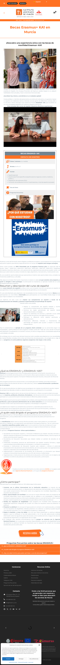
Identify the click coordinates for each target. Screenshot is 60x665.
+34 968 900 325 (10, 599)
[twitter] (7, 609)
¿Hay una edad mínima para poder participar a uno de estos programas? (25, 553)
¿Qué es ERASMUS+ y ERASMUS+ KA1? (14, 546)
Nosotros (6, 570)
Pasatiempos (35, 575)
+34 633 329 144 (10, 606)
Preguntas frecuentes (10, 583)
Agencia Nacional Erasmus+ (24, 471)
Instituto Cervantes (36, 570)
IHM (17, 20)
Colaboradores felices (10, 575)
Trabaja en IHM (8, 580)
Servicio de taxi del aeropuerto (12, 585)
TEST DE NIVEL (12, 3)
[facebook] (4, 609)
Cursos (20, 20)
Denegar (21, 658)
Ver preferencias (33, 658)
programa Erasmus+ (48, 471)
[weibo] (19, 609)
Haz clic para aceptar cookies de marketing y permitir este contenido (30, 126)
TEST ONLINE (37, 5)
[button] (39, 645)
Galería (6, 578)
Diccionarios (34, 578)
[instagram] (10, 609)
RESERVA (23, 3)
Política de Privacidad (23, 662)
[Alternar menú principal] (4, 13)
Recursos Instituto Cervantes (39, 573)
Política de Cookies (13, 662)
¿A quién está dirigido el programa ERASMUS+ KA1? (18, 549)
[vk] (16, 609)
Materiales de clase (36, 583)
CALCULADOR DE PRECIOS (49, 5)
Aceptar (8, 658)
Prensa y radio (8, 573)
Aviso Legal (30, 662)
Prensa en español (36, 580)
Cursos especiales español (28, 20)
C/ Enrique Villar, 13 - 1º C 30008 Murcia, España (13, 595)
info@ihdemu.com (11, 602)
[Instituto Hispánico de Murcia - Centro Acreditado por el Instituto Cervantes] (38, 13)
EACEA (47, 469)
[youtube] (13, 609)
